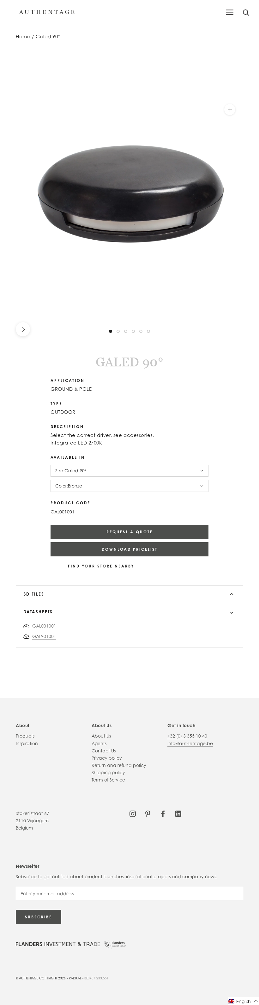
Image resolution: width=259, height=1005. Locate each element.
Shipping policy (108, 772)
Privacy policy (107, 758)
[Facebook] (163, 813)
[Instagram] (133, 813)
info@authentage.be (190, 743)
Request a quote (129, 532)
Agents (99, 743)
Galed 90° (48, 37)
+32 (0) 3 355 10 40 (187, 735)
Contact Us (104, 750)
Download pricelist (130, 549)
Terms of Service (108, 779)
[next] (23, 329)
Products (25, 735)
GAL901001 (44, 636)
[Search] (246, 12)
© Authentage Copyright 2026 (41, 978)
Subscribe (38, 917)
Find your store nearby (101, 566)
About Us (101, 735)
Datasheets (38, 611)
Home (23, 37)
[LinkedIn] (178, 813)
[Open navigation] (229, 12)
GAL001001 (44, 625)
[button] (243, 1001)
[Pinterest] (148, 813)
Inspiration (27, 743)
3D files (33, 594)
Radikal (75, 978)
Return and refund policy (119, 765)
